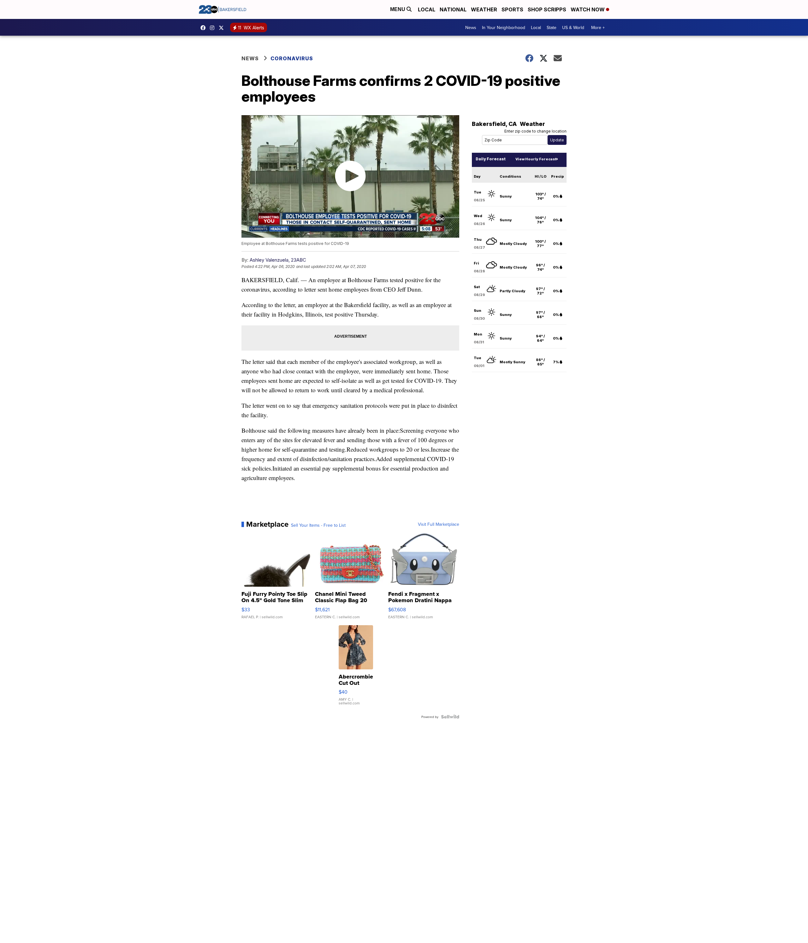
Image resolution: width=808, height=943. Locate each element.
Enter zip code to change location (535, 131)
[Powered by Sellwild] (450, 717)
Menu (398, 9)
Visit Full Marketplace (438, 524)
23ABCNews (213, 27)
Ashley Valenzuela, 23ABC (278, 260)
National (453, 9)
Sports (512, 9)
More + (598, 27)
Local (426, 9)
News (470, 27)
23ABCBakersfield (204, 27)
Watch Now (588, 9)
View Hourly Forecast (535, 159)
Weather (484, 9)
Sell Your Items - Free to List (318, 525)
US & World (573, 27)
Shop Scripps (547, 9)
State (551, 27)
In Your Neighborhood (503, 27)
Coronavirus (291, 58)
